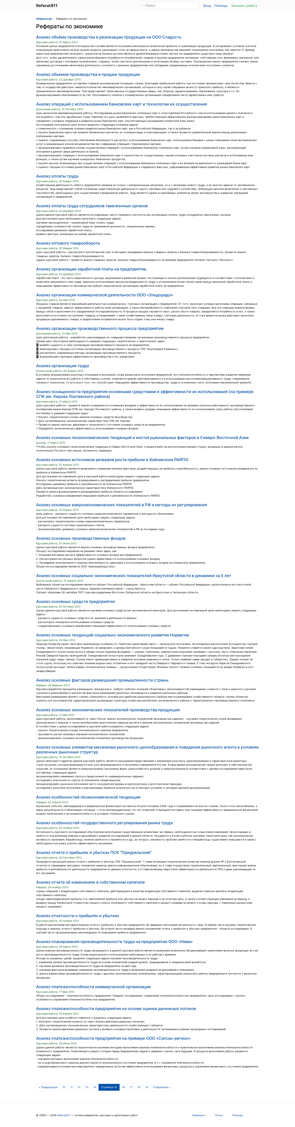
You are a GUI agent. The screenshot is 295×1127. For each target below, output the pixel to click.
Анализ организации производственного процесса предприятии (100, 328)
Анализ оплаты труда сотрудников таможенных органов (92, 205)
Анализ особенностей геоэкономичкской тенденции (88, 797)
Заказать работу (244, 6)
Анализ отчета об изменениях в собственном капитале (90, 882)
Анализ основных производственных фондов (80, 538)
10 (63, 1087)
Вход (207, 6)
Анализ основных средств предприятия (75, 601)
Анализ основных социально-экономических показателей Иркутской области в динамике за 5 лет (133, 575)
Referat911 (63, 1115)
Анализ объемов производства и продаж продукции (88, 74)
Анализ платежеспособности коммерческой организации (93, 986)
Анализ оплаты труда (57, 176)
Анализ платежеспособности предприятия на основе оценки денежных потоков (116, 1008)
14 (94, 1087)
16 (123, 1087)
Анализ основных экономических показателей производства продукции (108, 709)
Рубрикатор (44, 18)
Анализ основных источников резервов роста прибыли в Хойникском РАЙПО (112, 459)
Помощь (221, 6)
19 (146, 1087)
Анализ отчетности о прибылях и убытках (77, 915)
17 (131, 1087)
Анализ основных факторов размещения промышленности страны (102, 680)
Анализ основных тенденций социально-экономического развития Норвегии (112, 635)
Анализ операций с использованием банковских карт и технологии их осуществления (121, 104)
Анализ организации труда (62, 365)
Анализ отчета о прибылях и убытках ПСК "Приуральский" (94, 852)
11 (71, 1087)
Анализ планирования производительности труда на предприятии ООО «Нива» (114, 941)
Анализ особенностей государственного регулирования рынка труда (104, 822)
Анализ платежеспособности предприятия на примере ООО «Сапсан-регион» (113, 1038)
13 (86, 1087)
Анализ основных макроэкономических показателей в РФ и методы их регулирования (121, 504)
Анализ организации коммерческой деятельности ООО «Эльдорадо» (104, 295)
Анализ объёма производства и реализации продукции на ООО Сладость (108, 37)
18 (138, 1087)
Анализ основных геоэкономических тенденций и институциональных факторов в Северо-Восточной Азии (142, 437)
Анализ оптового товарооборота (68, 243)
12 (79, 1087)
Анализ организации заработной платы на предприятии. (91, 269)
